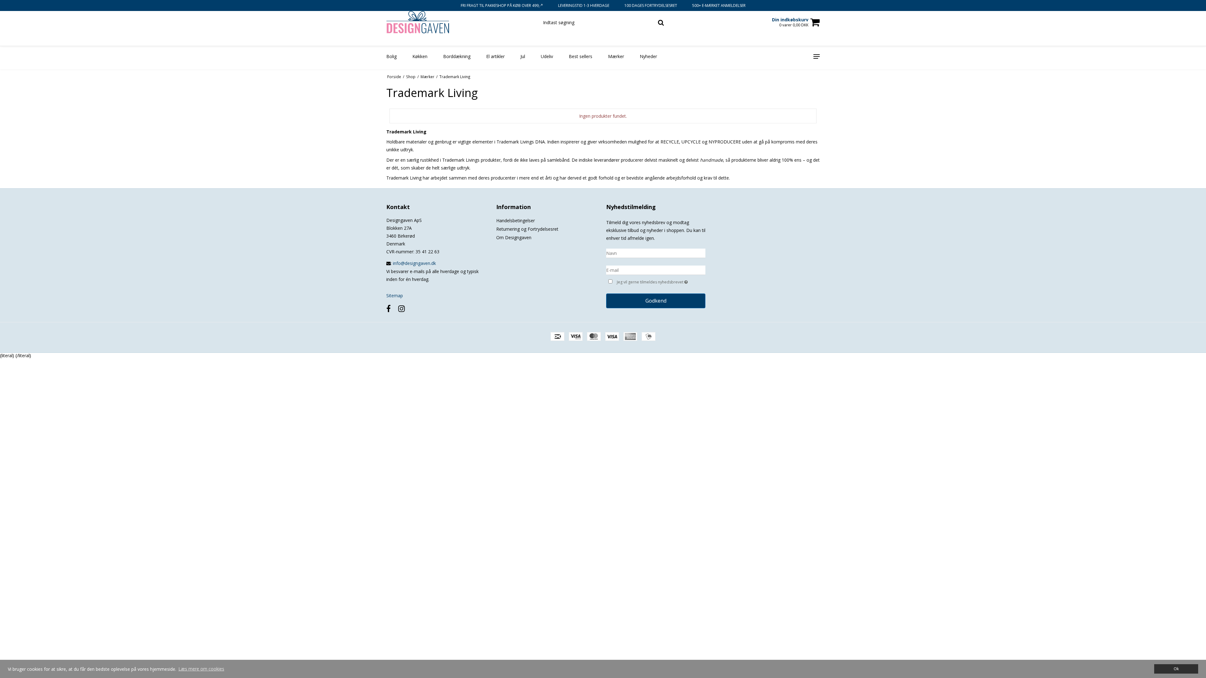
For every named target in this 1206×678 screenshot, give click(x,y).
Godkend (655, 300)
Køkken (419, 56)
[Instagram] (401, 308)
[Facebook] (388, 308)
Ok (1176, 668)
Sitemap (394, 296)
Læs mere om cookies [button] (201, 669)
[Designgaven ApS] (419, 22)
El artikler (495, 56)
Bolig (391, 56)
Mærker (616, 56)
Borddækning (456, 56)
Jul (522, 56)
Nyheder (648, 56)
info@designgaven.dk (414, 263)
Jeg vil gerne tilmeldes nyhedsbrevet (661, 281)
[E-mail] (655, 270)
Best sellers (580, 56)
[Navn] (655, 253)
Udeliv (547, 56)
